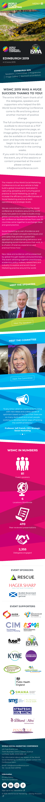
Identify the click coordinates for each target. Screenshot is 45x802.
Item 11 (32, 312)
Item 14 (17, 314)
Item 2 (22, 434)
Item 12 (12, 315)
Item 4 (18, 369)
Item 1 (20, 434)
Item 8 (26, 313)
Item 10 (30, 313)
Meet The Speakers (22, 322)
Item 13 (14, 314)
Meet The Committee (22, 378)
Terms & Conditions (10, 780)
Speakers (9, 74)
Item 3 (24, 434)
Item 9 (28, 313)
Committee (21, 73)
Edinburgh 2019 (22, 70)
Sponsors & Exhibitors (31, 75)
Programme (35, 72)
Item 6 (22, 313)
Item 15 (19, 314)
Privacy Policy (7, 777)
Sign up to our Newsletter (12, 790)
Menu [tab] (36, 3)
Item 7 (24, 313)
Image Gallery (12, 76)
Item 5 (20, 313)
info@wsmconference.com (18, 765)
